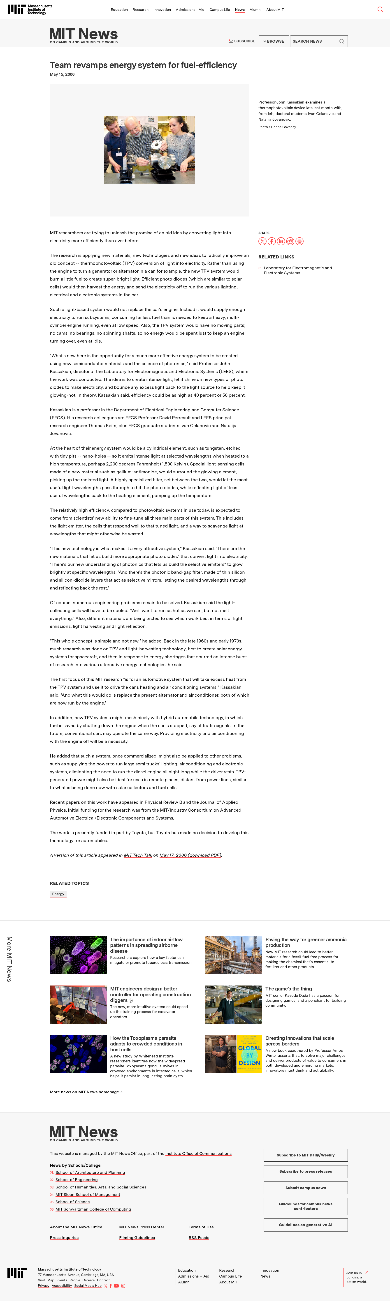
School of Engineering (77, 1179)
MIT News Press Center (141, 1227)
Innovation (162, 9)
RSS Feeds (199, 1237)
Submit (342, 41)
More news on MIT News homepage (84, 1091)
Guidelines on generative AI (305, 1225)
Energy (58, 894)
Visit (41, 1280)
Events (61, 1280)
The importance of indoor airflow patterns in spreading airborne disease (146, 945)
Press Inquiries (64, 1237)
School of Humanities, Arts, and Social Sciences (101, 1187)
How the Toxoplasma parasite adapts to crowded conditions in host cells (146, 1043)
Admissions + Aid (190, 9)
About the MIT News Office (76, 1227)
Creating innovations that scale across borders (299, 1041)
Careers (88, 1280)
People (75, 1280)
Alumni (255, 9)
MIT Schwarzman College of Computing (93, 1209)
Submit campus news (306, 1188)
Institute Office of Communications (198, 1153)
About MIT (275, 9)
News (240, 9)
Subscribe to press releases (305, 1171)
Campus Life (219, 9)
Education (119, 9)
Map (50, 1280)
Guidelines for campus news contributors (305, 1206)
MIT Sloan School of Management (88, 1194)
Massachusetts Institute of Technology (69, 1269)
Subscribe (244, 41)
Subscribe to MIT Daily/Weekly (306, 1155)
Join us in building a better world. (356, 1277)
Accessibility (62, 1286)
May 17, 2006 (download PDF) (190, 855)
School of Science (73, 1201)
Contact (103, 1280)
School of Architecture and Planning (90, 1172)
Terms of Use (201, 1227)
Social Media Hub (88, 1286)
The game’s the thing (288, 989)
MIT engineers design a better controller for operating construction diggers (150, 994)
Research (141, 9)
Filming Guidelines (137, 1237)
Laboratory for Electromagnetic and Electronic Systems (298, 270)
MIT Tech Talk (138, 855)
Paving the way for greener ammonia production (305, 942)
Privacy (43, 1286)
